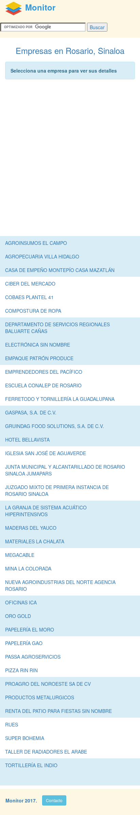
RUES (11, 724)
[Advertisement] (70, 159)
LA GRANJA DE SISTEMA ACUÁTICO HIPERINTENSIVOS (46, 511)
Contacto (54, 800)
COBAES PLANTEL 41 (29, 297)
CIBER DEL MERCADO (30, 283)
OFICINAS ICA (21, 602)
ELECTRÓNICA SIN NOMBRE (37, 344)
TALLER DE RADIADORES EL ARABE (46, 751)
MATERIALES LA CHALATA (34, 541)
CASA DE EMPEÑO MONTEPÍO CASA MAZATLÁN (60, 270)
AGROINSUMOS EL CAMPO (36, 242)
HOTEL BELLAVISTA (27, 439)
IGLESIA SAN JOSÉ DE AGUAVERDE (45, 453)
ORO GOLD (18, 616)
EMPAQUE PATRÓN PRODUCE (39, 358)
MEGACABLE (19, 554)
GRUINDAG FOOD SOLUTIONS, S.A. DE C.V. (54, 426)
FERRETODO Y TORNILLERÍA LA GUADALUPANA (60, 398)
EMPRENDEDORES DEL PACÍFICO (43, 371)
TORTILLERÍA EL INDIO (31, 765)
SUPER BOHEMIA (24, 738)
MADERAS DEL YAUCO (30, 527)
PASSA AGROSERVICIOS (32, 656)
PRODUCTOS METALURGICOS (39, 697)
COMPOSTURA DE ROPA (33, 310)
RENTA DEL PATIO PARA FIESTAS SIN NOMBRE (58, 710)
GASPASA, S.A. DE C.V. (30, 412)
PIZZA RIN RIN (21, 670)
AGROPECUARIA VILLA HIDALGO (42, 256)
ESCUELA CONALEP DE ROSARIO (43, 385)
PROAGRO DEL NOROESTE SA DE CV (48, 683)
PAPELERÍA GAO (23, 643)
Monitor (14, 800)
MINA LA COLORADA (28, 568)
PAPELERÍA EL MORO (29, 629)
